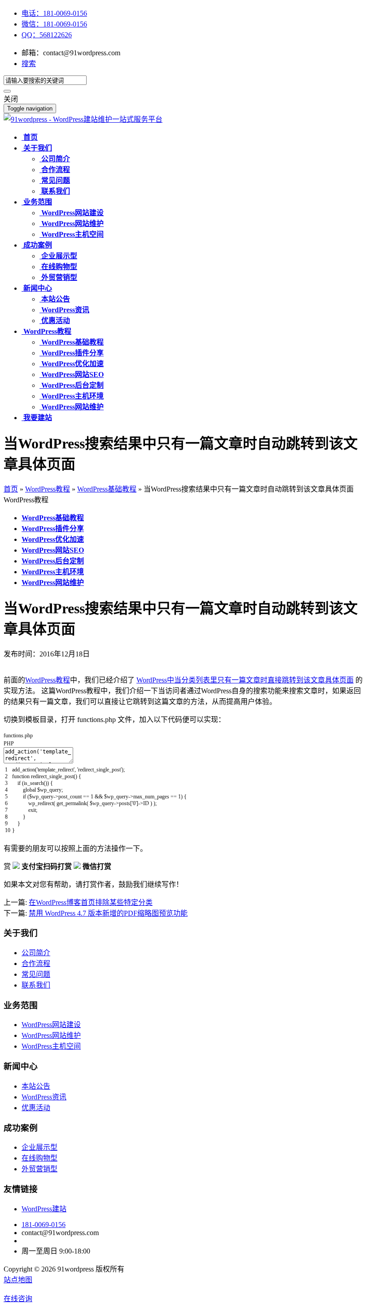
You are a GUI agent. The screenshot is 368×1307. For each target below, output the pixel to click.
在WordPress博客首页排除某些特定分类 (91, 902)
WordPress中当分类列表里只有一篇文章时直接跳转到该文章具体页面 (245, 680)
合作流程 (36, 963)
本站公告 (36, 1086)
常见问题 (36, 974)
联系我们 (36, 985)
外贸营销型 (39, 1169)
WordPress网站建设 (51, 1024)
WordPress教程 (47, 489)
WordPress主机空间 (51, 1046)
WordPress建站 (44, 1209)
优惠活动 (36, 1108)
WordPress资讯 (44, 1097)
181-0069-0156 (44, 1224)
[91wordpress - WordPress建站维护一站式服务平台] (83, 119)
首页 (11, 489)
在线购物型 (39, 1158)
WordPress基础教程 (106, 489)
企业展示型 (39, 1147)
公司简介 (36, 953)
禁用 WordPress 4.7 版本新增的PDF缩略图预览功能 (108, 913)
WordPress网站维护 (51, 1035)
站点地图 (18, 1280)
